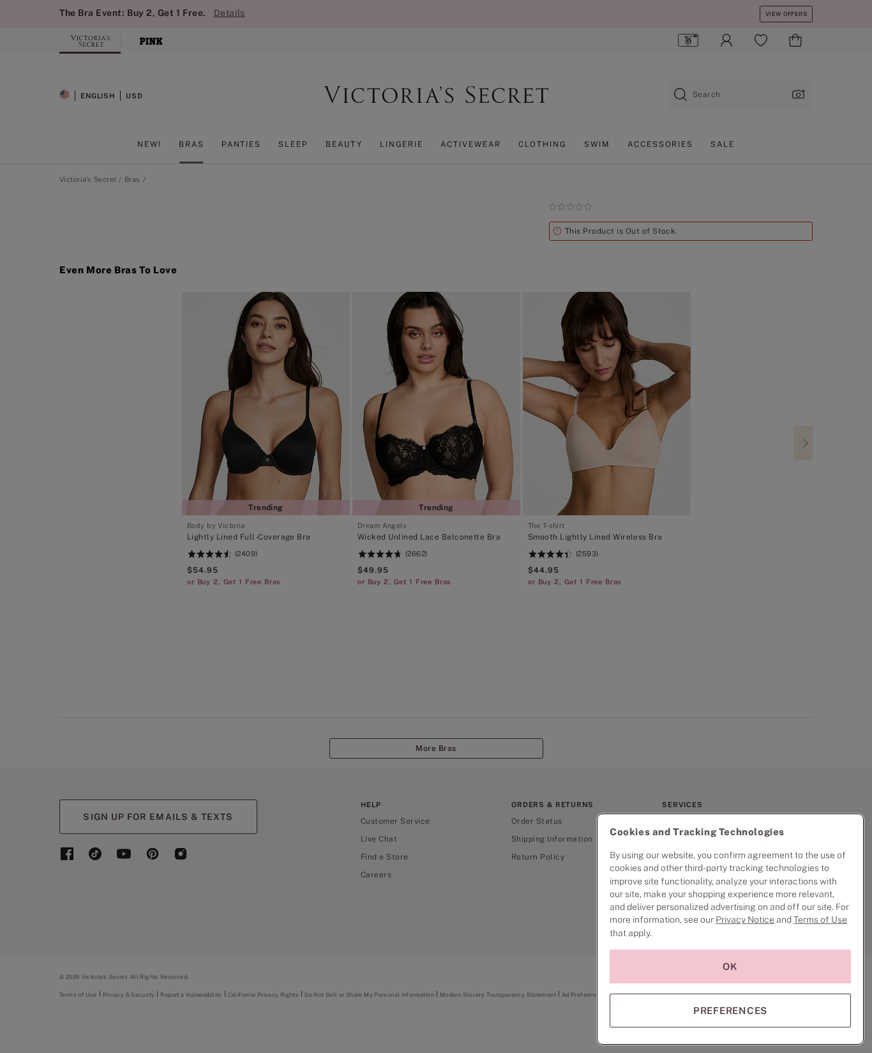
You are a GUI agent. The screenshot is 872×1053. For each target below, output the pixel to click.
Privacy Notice (745, 919)
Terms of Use (820, 919)
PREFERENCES (730, 1010)
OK (730, 966)
